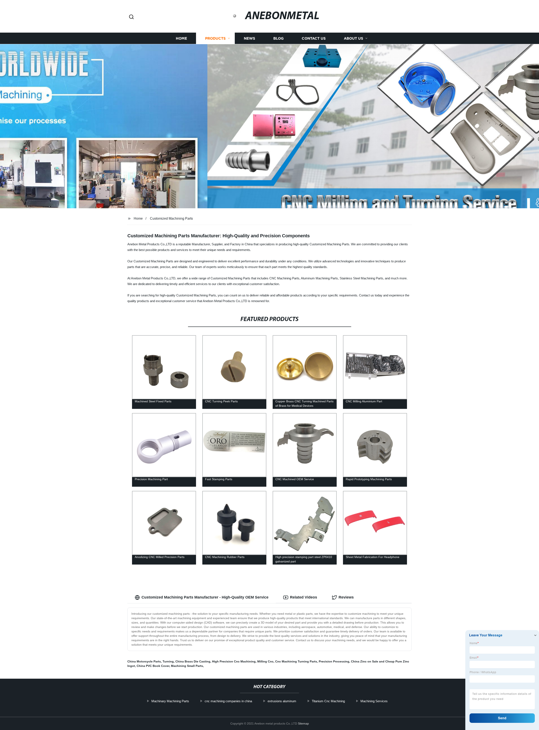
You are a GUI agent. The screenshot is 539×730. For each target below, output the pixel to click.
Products (215, 38)
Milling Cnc (265, 661)
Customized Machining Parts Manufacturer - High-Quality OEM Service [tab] (204, 597)
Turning (168, 661)
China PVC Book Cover (153, 666)
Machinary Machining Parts (170, 701)
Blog (278, 38)
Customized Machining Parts (171, 218)
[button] (131, 17)
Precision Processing (334, 661)
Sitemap (303, 723)
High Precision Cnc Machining (234, 661)
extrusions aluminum (282, 701)
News (249, 38)
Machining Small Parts (187, 666)
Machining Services (374, 701)
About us (353, 38)
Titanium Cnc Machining (328, 701)
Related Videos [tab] (303, 597)
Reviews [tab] (346, 597)
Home (181, 38)
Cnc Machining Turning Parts (296, 661)
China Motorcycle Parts (144, 661)
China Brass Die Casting (192, 661)
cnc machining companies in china (228, 701)
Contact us (314, 38)
